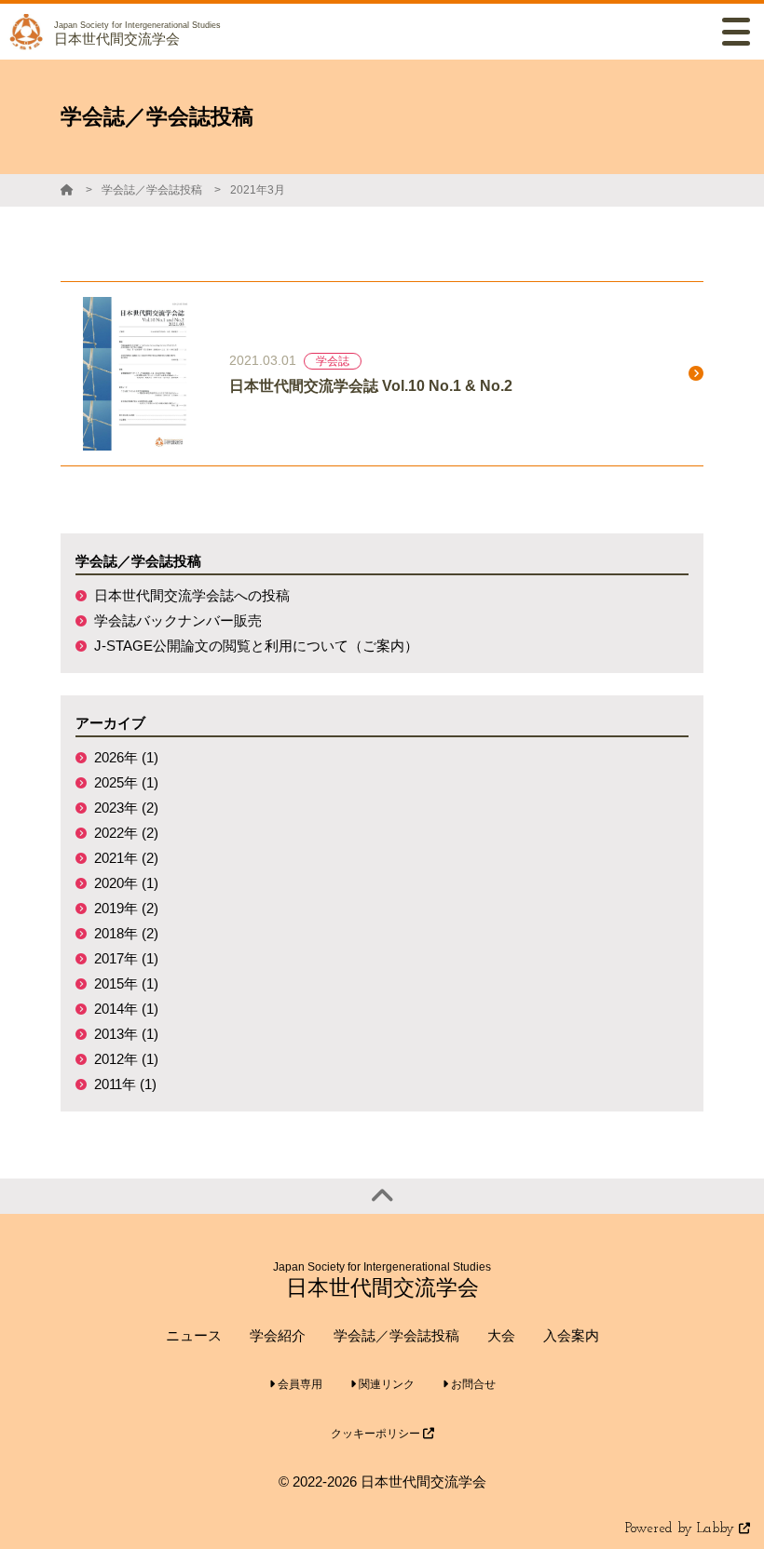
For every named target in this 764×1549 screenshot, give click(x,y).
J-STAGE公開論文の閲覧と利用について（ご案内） (256, 645)
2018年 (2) (126, 933)
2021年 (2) (126, 858)
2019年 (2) (126, 908)
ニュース (194, 1335)
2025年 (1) (126, 782)
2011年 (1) (125, 1084)
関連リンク (385, 1384)
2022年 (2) (126, 833)
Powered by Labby (682, 1529)
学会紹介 (278, 1335)
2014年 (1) (126, 1009)
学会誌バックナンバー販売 (178, 620)
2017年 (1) (126, 958)
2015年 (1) (126, 983)
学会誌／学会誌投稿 (152, 189)
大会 (501, 1335)
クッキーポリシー (377, 1433)
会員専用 (298, 1384)
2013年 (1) (126, 1034)
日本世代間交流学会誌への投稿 (192, 595)
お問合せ (472, 1384)
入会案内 (571, 1335)
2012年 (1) (126, 1059)
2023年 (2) (126, 807)
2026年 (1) (126, 757)
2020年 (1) (126, 883)
